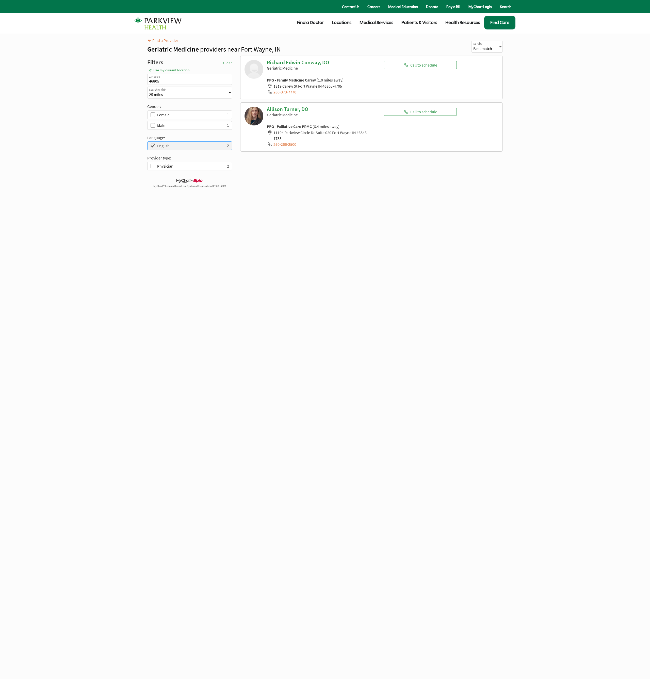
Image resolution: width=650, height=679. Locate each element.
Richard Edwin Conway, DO (298, 62)
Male (161, 125)
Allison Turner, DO (287, 109)
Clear (227, 62)
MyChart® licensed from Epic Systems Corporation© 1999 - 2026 (189, 186)
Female (163, 114)
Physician (165, 166)
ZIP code (154, 76)
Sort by (477, 43)
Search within (158, 89)
